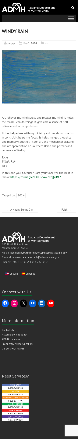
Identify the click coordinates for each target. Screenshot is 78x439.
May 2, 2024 (30, 43)
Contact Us (8, 330)
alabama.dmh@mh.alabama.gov (41, 257)
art (46, 43)
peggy (11, 43)
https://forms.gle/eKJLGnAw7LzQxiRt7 (35, 177)
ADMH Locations (11, 339)
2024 (21, 195)
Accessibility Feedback (14, 334)
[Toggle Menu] (71, 18)
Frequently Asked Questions (18, 344)
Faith (66, 209)
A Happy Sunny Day (20, 209)
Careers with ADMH (13, 348)
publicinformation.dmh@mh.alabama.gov (43, 252)
